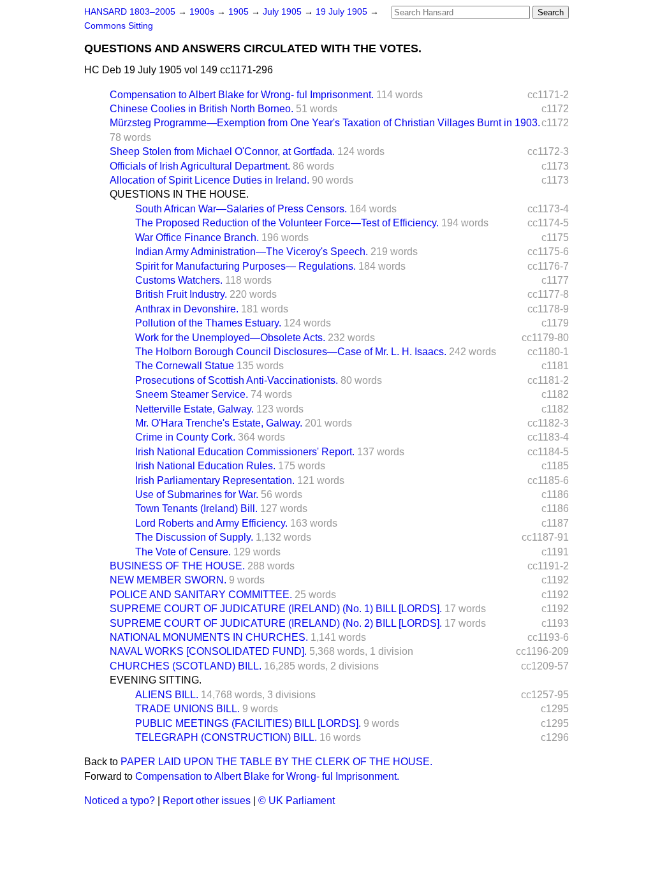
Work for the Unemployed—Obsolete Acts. (230, 337)
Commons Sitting (118, 26)
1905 (239, 12)
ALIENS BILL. (166, 694)
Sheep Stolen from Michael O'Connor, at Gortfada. (222, 151)
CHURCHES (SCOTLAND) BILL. (185, 666)
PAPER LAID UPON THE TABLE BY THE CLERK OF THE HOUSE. (276, 761)
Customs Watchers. (179, 280)
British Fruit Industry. (181, 294)
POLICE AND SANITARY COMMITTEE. (201, 594)
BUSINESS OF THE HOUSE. (177, 565)
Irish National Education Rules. (205, 465)
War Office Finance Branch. (197, 237)
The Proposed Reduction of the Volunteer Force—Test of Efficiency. (287, 222)
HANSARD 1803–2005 (129, 12)
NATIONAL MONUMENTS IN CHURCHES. (209, 637)
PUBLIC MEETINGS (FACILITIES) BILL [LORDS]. (248, 723)
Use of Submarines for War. (196, 494)
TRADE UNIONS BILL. (187, 708)
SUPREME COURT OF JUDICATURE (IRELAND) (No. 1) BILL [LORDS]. (276, 608)
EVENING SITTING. (156, 680)
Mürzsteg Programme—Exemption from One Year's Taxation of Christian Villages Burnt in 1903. (325, 122)
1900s (203, 12)
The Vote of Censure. (183, 551)
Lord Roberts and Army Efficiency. (211, 523)
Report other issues (207, 800)
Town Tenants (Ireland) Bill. (196, 508)
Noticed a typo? (119, 800)
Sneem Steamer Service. (191, 394)
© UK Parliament (296, 800)
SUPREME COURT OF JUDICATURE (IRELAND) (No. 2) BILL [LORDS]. (276, 623)
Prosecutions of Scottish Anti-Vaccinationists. (236, 380)
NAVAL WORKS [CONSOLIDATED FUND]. (208, 651)
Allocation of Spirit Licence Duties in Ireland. (209, 180)
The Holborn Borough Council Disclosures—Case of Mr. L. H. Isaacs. (290, 351)
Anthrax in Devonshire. (186, 309)
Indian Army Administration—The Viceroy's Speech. (251, 251)
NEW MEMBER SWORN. (168, 580)
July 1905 (283, 12)
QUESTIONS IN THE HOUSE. (179, 194)
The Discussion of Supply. (194, 537)
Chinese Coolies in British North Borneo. (201, 108)
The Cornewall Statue (184, 365)
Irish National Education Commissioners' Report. (245, 451)
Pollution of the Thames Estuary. (208, 323)
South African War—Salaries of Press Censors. (241, 208)
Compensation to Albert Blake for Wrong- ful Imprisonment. (242, 94)
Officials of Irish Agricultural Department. (200, 166)
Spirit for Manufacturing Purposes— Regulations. (245, 266)
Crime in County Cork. (185, 437)
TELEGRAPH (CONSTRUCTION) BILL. (226, 737)
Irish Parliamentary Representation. (215, 480)
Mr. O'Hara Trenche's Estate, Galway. (218, 423)
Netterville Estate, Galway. (194, 409)
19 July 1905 (343, 12)
